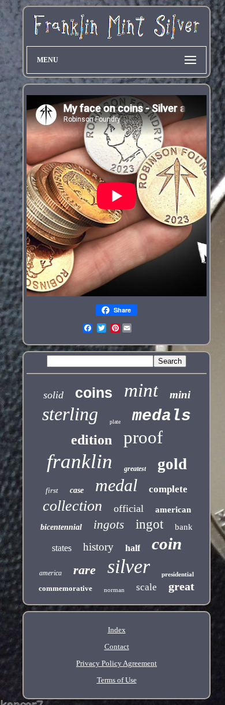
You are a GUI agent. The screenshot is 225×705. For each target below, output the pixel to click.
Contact (116, 646)
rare (84, 570)
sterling (70, 414)
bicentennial (61, 527)
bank (184, 526)
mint (141, 390)
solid (53, 395)
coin (167, 543)
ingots (108, 524)
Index (117, 629)
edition (91, 439)
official (129, 508)
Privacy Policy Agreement (116, 663)
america (50, 573)
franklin (79, 461)
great (181, 586)
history (98, 547)
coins (93, 392)
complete (168, 489)
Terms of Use (117, 680)
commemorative (65, 588)
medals (161, 416)
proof (143, 437)
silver (128, 566)
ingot (149, 524)
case (77, 490)
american (173, 509)
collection (72, 505)
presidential (178, 574)
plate (115, 422)
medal (116, 485)
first (52, 490)
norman (114, 589)
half (132, 548)
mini (180, 395)
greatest (135, 469)
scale (146, 587)
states (62, 548)
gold (172, 464)
